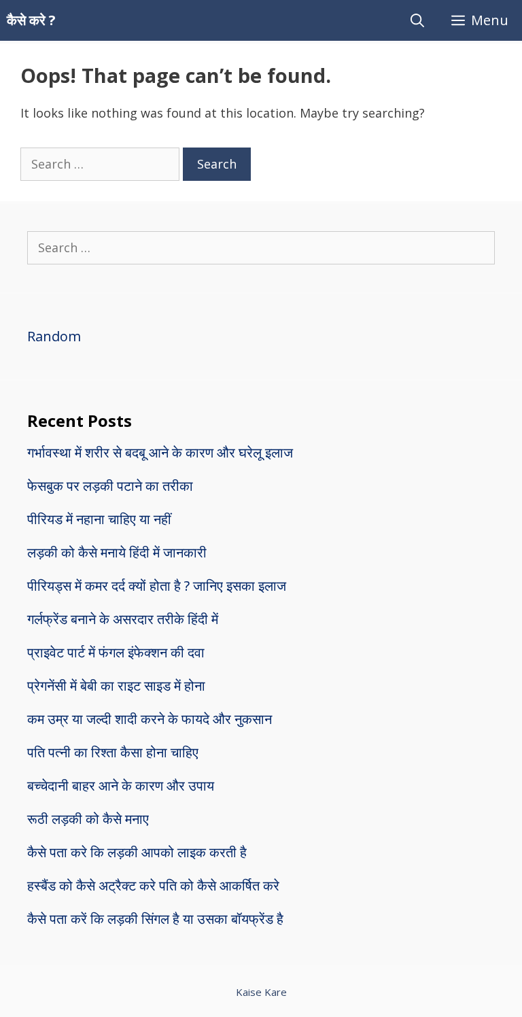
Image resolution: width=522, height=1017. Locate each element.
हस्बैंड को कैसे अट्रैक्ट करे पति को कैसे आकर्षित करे (153, 885)
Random (54, 336)
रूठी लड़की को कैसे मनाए (88, 819)
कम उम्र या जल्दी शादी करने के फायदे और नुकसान (149, 719)
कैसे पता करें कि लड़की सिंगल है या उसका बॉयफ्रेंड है (155, 919)
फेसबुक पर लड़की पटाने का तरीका (110, 486)
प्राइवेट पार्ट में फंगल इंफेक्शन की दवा (116, 652)
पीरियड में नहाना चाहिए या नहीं (99, 519)
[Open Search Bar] (417, 20)
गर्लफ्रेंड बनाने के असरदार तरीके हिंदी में (122, 619)
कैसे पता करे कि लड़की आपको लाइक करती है (137, 852)
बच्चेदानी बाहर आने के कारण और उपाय (120, 785)
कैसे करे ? (31, 20)
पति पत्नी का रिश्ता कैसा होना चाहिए (112, 752)
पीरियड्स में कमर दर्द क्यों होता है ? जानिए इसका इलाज (156, 585)
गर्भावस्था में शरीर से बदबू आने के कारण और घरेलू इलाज (160, 452)
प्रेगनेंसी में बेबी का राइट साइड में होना (116, 685)
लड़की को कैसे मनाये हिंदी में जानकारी (117, 552)
